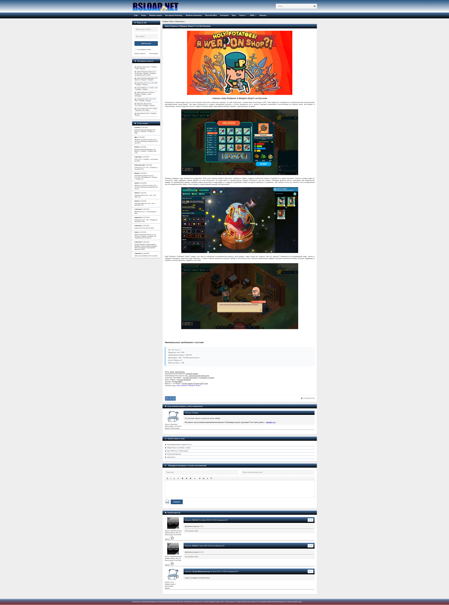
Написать (262, 15)
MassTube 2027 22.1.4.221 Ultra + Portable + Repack (146, 83)
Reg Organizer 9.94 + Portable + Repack (146, 114)
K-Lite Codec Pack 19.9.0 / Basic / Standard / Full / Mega (146, 109)
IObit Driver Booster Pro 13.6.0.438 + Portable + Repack (145, 104)
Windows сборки (155, 15)
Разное (242, 15)
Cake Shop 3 (171, 457)
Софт (136, 15)
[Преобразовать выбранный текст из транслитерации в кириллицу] (207, 478)
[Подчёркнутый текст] (174, 478)
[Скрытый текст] (200, 478)
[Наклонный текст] (170, 478)
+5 (170, 398)
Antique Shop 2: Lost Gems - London (178, 448)
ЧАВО (252, 15)
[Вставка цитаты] (204, 478)
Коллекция (224, 15)
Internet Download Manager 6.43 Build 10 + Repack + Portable (146, 79)
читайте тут (271, 422)
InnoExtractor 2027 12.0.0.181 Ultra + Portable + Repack (145, 99)
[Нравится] (174, 398)
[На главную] (161, 6)
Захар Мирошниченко (201, 571)
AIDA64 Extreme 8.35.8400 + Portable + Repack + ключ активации (145, 94)
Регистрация (153, 53)
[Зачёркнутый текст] (178, 478)
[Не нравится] (167, 398)
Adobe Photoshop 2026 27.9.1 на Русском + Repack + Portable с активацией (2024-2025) (145, 73)
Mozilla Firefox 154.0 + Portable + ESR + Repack (146, 67)
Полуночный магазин (174, 454)
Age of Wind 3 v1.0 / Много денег (177, 451)
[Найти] (314, 6)
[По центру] (186, 478)
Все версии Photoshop (173, 15)
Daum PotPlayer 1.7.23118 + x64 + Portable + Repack (146, 88)
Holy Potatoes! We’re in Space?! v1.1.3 (179, 444)
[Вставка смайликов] (195, 478)
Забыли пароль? (140, 53)
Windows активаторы (194, 15)
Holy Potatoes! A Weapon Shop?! (189, 385)
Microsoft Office (211, 15)
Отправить (176, 502)
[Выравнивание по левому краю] (183, 478)
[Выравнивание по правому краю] (190, 478)
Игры (234, 15)
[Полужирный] (167, 478)
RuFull (195, 520)
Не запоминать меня (144, 49)
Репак (143, 15)
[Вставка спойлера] (211, 478)
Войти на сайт (146, 43)
